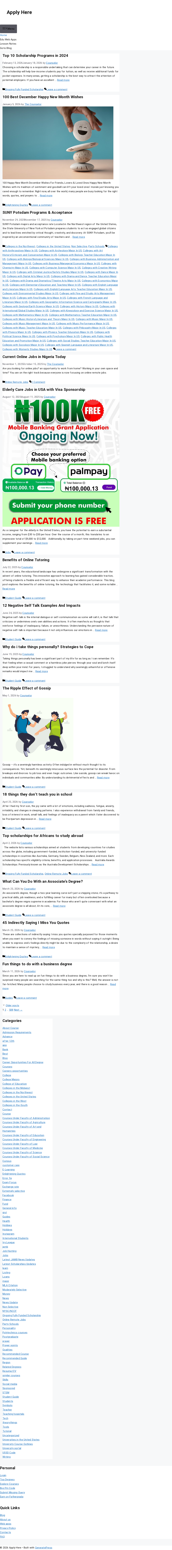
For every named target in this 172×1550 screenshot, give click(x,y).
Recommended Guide (15, 1358)
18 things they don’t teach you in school (37, 794)
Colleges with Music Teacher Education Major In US (32, 327)
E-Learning (9, 1169)
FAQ (2, 1536)
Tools (6, 1426)
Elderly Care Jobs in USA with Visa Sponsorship (44, 389)
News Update (10, 1302)
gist (5, 1212)
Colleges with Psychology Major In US (58, 336)
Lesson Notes (8, 43)
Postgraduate (10, 1336)
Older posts (12, 1005)
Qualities (7, 1349)
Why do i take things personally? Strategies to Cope (48, 647)
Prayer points (10, 1345)
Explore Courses (9, 1483)
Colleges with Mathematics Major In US (25, 314)
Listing (6, 1272)
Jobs (8, 552)
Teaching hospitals (13, 1413)
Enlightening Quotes (16, 205)
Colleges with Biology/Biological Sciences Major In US (37, 259)
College (7, 1075)
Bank (5, 1049)
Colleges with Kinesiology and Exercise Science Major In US (84, 310)
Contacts (5, 1532)
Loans (6, 1276)
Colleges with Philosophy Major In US (84, 327)
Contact (7, 1109)
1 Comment (38, 382)
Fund (5, 1203)
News (6, 1298)
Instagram (8, 1233)
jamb (5, 1246)
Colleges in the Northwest (20, 246)
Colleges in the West (14, 1101)
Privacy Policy (8, 1528)
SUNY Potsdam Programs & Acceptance (37, 212)
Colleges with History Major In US (79, 306)
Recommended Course (16, 1353)
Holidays (7, 1229)
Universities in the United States (21, 1439)
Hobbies (7, 1225)
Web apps (5, 1523)
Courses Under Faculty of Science (22, 1152)
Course (7, 1113)
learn (5, 1268)
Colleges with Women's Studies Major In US (27, 349)
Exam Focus (10, 1182)
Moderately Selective (15, 1289)
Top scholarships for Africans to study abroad (43, 835)
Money (6, 1293)
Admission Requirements (17, 1032)
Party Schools (96, 246)
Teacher (7, 1409)
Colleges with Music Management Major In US (29, 323)
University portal (12, 1448)
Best (5, 1053)
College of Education (15, 1083)
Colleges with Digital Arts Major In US (28, 276)
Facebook (8, 1195)
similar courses (11, 1375)
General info (10, 1208)
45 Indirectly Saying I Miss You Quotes (36, 922)
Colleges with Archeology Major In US (60, 250)
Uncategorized (11, 1435)
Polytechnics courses (15, 1332)
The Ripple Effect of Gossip (27, 688)
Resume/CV (9, 1371)
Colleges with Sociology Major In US (23, 344)
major (6, 1281)
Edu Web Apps (8, 39)
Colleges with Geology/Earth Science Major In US (31, 306)
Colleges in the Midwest (16, 1088)
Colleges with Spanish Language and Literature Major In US (79, 344)
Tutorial (7, 1431)
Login (3, 1475)
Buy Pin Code (7, 1488)
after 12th (8, 1040)
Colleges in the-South (15, 1105)
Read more (63, 80)
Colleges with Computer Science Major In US (55, 267)
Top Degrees (7, 1479)
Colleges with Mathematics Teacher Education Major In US (83, 314)
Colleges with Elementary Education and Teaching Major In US (45, 284)
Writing (7, 1456)
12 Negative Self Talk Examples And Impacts (42, 605)
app (5, 1045)
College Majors (11, 1079)
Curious (7, 1161)
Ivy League (9, 1242)
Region (6, 1362)
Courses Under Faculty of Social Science (26, 1156)
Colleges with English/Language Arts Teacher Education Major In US (73, 289)
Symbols (7, 1405)
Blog (5, 1058)
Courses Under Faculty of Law (20, 1143)
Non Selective (79, 246)
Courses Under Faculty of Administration (26, 1118)
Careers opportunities (15, 1070)
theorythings (10, 1422)
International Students (16, 1238)
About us (5, 1519)
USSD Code (9, 1452)
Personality (9, 1328)
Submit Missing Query (12, 1492)
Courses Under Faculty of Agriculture (24, 1122)
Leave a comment (57, 89)
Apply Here (19, 12)
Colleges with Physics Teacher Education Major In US (62, 332)
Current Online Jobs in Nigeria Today (34, 356)
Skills (5, 1379)
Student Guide (13, 598)
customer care (11, 1165)
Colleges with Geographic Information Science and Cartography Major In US (72, 302)
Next (18, 1009)
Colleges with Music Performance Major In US (82, 323)
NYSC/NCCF (10, 1311)
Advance (7, 1036)
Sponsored (9, 1388)
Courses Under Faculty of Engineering (24, 1139)
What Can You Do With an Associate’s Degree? (43, 881)
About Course (11, 1028)
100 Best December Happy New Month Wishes (43, 97)
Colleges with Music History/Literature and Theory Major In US (38, 319)
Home (3, 35)
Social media (10, 1384)
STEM (6, 1392)
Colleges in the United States (53, 246)
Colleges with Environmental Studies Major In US (30, 293)
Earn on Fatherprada (11, 1496)
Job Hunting (9, 1251)
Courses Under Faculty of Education (23, 1135)
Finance (7, 1199)
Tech (5, 1418)
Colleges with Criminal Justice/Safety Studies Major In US (50, 272)
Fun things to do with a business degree (37, 964)
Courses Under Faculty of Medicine (23, 1148)
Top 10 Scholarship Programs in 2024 (35, 55)
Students (8, 1401)
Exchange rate (11, 1186)
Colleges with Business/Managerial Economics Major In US (66, 263)
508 (11, 1009)
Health (6, 1221)
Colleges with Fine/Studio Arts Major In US (41, 297)
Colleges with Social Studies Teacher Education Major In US (81, 340)
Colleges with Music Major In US (94, 319)
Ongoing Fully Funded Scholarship (24, 89)
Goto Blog (6, 48)
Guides (9, 997)
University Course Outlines (18, 1444)
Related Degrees (12, 1366)
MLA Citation (10, 1285)
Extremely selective (14, 1190)
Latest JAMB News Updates (19, 1259)
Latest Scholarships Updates (19, 1263)
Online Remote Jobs (16, 382)
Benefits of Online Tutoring (26, 560)
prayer (6, 1341)
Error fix (7, 1178)
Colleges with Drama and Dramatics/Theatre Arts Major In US (45, 280)
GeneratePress (43, 1547)
